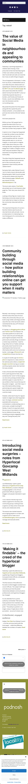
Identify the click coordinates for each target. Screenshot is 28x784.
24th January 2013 (7, 31)
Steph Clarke (7, 233)
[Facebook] (10, 7)
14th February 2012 (7, 246)
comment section (17, 400)
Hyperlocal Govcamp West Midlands (13, 573)
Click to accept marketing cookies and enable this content (13, 664)
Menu (7, 20)
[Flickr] (15, 7)
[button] (26, 757)
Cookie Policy (10, 782)
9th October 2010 (7, 440)
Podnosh (10, 11)
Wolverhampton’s (8, 182)
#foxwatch (17, 352)
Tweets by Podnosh (14, 690)
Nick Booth (7, 531)
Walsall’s (18, 178)
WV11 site (8, 89)
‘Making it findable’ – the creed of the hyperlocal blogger (13, 557)
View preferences (14, 779)
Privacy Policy (17, 782)
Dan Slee (10, 621)
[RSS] (17, 7)
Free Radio (19, 186)
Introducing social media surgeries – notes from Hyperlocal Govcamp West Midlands (12, 460)
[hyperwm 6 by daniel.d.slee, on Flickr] (6, 480)
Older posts (21, 649)
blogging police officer (18, 329)
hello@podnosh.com (13, 724)
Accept (14, 770)
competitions (6, 354)
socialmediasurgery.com (10, 517)
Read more (5, 420)
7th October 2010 (7, 543)
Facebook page (18, 89)
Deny (14, 775)
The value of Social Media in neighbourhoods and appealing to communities (13, 48)
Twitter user (9, 331)
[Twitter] (12, 7)
